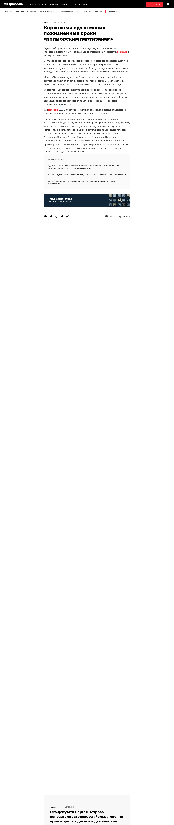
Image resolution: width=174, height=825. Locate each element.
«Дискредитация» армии (69, 11)
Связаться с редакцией (119, 216)
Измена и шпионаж (48, 11)
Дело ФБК (98, 11)
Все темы (113, 12)
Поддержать (154, 4)
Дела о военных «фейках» (26, 11)
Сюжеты (43, 4)
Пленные (87, 11)
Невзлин (8, 11)
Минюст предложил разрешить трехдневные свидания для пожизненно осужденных (81, 182)
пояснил (53, 110)
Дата (74, 4)
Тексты (65, 4)
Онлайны (54, 4)
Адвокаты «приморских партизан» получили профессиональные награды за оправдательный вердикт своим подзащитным (83, 166)
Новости (32, 4)
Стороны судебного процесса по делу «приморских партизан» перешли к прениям (87, 174)
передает (122, 52)
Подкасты (83, 4)
